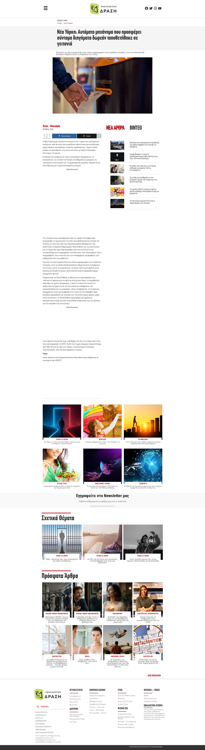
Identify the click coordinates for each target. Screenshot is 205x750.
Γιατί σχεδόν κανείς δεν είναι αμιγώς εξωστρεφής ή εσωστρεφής (143, 560)
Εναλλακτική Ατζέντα (153, 705)
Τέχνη (65, 21)
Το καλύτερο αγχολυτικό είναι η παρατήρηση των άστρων (142, 201)
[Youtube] (159, 8)
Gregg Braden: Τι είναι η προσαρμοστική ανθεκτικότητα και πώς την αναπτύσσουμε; (144, 156)
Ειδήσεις (60, 21)
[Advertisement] (72, 204)
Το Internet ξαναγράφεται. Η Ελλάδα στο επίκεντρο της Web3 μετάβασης (102, 487)
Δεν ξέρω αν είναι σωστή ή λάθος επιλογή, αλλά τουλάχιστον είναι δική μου (62, 443)
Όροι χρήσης (40, 724)
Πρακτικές (73, 705)
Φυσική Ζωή (123, 708)
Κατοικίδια (93, 698)
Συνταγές (73, 722)
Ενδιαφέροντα (117, 614)
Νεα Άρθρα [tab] (115, 128)
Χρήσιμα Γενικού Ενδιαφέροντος (57, 614)
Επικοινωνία (40, 729)
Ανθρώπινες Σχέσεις (117, 656)
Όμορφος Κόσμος (97, 690)
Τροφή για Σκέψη (62, 556)
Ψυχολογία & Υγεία (125, 701)
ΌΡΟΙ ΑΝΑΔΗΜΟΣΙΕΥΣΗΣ (44, 732)
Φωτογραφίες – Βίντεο (97, 713)
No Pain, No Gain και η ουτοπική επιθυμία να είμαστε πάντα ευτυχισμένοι (143, 168)
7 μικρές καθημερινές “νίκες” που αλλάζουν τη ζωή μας (102, 443)
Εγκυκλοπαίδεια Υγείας (126, 695)
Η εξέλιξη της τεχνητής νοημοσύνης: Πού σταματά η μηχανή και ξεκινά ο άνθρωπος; (143, 487)
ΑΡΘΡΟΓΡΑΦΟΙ (40, 715)
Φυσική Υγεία (123, 704)
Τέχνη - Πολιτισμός (65, 23)
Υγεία (120, 690)
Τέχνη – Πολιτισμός (96, 710)
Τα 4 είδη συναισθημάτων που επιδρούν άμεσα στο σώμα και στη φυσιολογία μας (143, 179)
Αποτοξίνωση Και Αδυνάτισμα (76, 715)
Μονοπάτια (74, 702)
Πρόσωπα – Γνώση (152, 690)
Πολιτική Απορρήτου (43, 727)
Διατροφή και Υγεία (77, 719)
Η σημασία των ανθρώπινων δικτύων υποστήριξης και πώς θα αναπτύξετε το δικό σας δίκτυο (118, 663)
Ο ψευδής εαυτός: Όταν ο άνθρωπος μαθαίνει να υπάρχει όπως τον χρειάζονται (87, 619)
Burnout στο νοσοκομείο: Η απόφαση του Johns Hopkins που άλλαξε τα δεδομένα (144, 144)
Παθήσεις (121, 698)
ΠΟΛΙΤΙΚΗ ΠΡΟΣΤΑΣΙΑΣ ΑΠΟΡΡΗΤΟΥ (102, 506)
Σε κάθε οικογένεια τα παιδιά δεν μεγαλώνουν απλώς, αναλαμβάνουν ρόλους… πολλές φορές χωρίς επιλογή (56, 663)
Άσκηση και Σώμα (124, 714)
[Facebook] (146, 8)
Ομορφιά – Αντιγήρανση (127, 721)
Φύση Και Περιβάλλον (126, 727)
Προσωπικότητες (153, 614)
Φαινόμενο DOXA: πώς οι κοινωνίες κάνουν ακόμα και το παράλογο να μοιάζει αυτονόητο (56, 619)
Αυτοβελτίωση (76, 690)
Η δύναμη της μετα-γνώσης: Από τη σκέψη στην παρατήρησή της (148, 661)
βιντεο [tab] (136, 128)
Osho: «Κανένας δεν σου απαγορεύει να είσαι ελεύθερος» (61, 560)
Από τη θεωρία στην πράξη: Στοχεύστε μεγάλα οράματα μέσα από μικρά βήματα (143, 443)
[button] (46, 8)
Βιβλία (87, 656)
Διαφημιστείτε (40, 721)
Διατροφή (74, 709)
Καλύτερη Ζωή (142, 614)
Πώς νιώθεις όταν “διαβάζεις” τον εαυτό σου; (87, 661)
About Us (39, 718)
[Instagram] (155, 8)
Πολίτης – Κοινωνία (97, 707)
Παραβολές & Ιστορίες (97, 704)
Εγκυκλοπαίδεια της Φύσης (126, 718)
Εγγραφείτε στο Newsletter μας (102, 495)
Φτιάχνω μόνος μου (126, 724)
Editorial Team (48, 129)
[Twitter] (151, 8)
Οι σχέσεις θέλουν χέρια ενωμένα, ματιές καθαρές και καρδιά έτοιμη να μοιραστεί (144, 191)
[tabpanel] (133, 173)
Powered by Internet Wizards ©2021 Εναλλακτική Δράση (145, 747)
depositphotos (41, 712)
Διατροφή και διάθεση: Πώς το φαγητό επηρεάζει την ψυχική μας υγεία (62, 487)
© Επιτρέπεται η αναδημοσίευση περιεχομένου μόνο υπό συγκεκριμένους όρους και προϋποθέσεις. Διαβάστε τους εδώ (48, 739)
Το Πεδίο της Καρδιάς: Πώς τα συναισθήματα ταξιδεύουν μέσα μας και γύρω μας (117, 619)
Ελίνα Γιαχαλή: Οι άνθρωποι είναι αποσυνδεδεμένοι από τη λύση (148, 619)
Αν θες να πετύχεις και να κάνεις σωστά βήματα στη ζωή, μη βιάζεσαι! (102, 561)
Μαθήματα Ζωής (95, 701)
